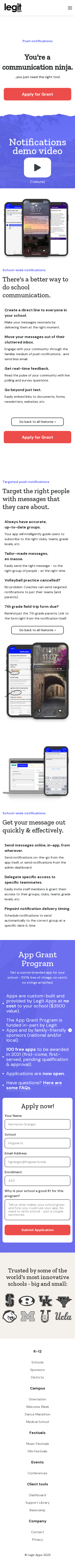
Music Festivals (37, 1444)
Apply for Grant (37, 94)
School (10, 1134)
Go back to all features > (37, 422)
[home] (12, 7)
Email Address (16, 1153)
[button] (70, 7)
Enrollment (13, 1172)
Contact (37, 1532)
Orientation (37, 1399)
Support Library (37, 1502)
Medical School (37, 1422)
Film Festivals (37, 1451)
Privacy (37, 1539)
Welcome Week (37, 1407)
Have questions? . (34, 1085)
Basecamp (37, 1510)
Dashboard (37, 1495)
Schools (37, 1362)
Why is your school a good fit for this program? (34, 1193)
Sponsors (37, 1370)
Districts (37, 1377)
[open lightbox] (37, 167)
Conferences (37, 1473)
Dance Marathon (37, 1414)
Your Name (13, 1115)
